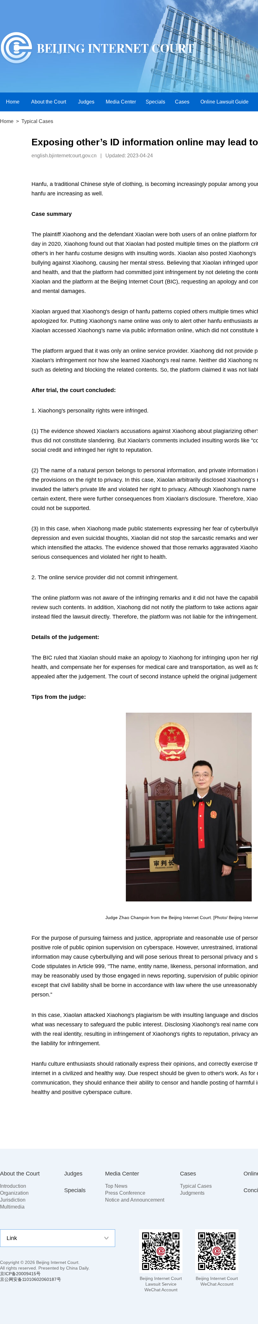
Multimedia (12, 1206)
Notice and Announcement (134, 1200)
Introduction (13, 1186)
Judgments (192, 1193)
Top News (116, 1186)
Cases (188, 1173)
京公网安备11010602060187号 (30, 1279)
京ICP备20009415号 (20, 1273)
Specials (75, 1190)
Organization (14, 1193)
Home (7, 121)
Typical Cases (196, 1186)
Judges (73, 1173)
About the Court (20, 1173)
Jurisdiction (12, 1200)
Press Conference (125, 1193)
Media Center (122, 1173)
